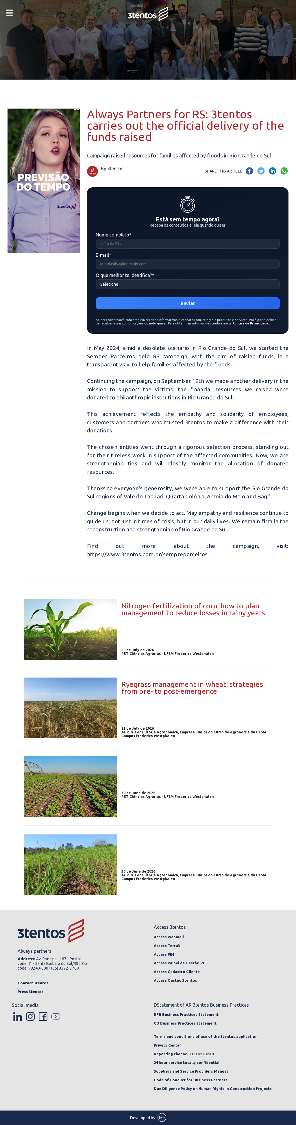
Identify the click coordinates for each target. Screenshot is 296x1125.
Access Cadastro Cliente (177, 972)
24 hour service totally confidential (186, 1062)
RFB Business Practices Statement (186, 1014)
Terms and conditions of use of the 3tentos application (206, 1036)
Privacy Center (167, 1045)
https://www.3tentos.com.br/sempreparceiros (147, 554)
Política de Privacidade (250, 323)
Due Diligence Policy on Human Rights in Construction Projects (213, 1089)
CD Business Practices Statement (185, 1023)
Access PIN (164, 954)
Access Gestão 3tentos (175, 980)
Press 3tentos (31, 992)
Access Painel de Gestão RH (180, 963)
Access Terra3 (167, 946)
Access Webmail (169, 937)
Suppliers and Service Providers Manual (191, 1071)
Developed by (143, 1117)
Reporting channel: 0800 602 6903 (184, 1054)
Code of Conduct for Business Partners (190, 1080)
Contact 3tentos (33, 983)
